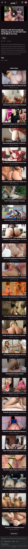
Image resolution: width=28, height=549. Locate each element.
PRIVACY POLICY (7, 541)
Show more (14, 533)
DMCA (13, 541)
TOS (2, 541)
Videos (6, 60)
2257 (17, 541)
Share (4, 38)
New (2, 60)
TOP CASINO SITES (5, 544)
